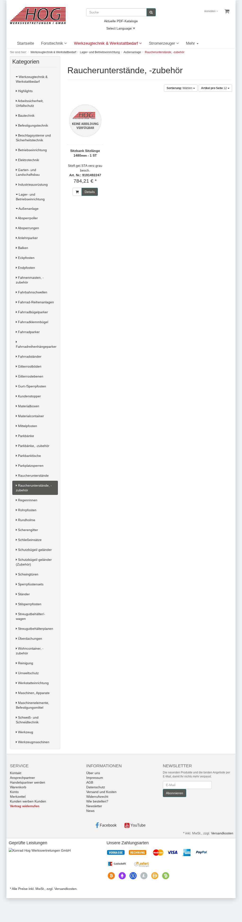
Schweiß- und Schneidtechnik (27, 720)
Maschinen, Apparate (33, 693)
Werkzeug (25, 732)
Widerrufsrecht (97, 796)
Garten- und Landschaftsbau (28, 172)
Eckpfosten (26, 258)
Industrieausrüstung (32, 184)
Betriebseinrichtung (32, 150)
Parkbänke (25, 436)
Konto (14, 792)
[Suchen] (151, 12)
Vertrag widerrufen (24, 806)
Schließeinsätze (29, 540)
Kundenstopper (29, 396)
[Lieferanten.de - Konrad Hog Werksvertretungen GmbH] (40, 850)
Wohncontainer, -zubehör (29, 651)
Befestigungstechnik (32, 125)
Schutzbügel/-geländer (34, 550)
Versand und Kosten (101, 792)
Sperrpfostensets (30, 584)
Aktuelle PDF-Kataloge (121, 21)
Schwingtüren (27, 574)
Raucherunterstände (33, 475)
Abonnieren (174, 793)
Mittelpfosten (27, 426)
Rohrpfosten (26, 510)
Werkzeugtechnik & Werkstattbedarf (106, 43)
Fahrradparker (28, 332)
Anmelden (210, 11)
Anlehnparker (27, 238)
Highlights (25, 91)
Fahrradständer (29, 356)
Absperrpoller (27, 218)
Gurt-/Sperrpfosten (31, 386)
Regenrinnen (27, 500)
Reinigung (25, 663)
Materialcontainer (30, 416)
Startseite (25, 43)
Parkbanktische (29, 456)
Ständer (23, 594)
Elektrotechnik (28, 160)
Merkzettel (18, 796)
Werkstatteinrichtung (33, 683)
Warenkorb (18, 787)
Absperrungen (28, 228)
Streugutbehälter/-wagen (30, 616)
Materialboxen (28, 406)
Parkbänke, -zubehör (33, 446)
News (90, 811)
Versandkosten (222, 833)
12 (214, 88)
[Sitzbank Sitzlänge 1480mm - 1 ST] (85, 120)
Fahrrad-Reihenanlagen (35, 302)
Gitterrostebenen (30, 376)
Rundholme (26, 520)
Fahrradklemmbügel (32, 322)
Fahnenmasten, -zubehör (30, 280)
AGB (89, 782)
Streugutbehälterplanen (35, 628)
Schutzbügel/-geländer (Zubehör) (34, 562)
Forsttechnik (52, 43)
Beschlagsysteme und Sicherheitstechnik (33, 137)
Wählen (180, 88)
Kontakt (15, 773)
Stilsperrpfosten (29, 604)
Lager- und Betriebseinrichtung (30, 197)
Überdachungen (29, 638)
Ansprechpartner (22, 778)
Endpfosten (26, 268)
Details (90, 192)
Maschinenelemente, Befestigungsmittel (32, 705)
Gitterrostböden (29, 366)
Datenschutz (95, 787)
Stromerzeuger (162, 43)
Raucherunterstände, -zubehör (34, 488)
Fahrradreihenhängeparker (36, 346)
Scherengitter (27, 530)
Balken (22, 248)
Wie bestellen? (97, 801)
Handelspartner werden (27, 782)
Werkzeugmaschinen (33, 742)
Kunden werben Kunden (28, 801)
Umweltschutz (28, 673)
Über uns (93, 773)
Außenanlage (28, 208)
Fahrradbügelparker (32, 312)
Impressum (94, 778)
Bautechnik (26, 115)
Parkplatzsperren (30, 465)
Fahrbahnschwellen (32, 292)
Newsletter (94, 806)
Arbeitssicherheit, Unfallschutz (29, 103)
